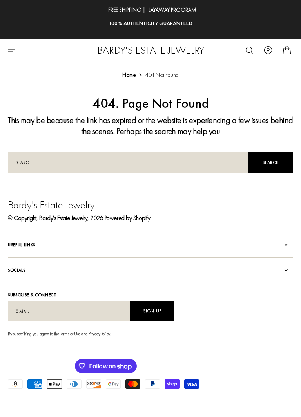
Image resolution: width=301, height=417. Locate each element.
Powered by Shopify (127, 218)
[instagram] (287, 401)
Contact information (143, 401)
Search (271, 162)
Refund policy (59, 401)
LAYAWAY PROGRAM (172, 9)
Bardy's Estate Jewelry (63, 218)
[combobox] (128, 162)
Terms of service (98, 401)
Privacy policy (23, 401)
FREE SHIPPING (124, 9)
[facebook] (274, 401)
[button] (14, 50)
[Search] (249, 50)
